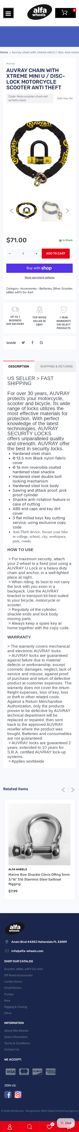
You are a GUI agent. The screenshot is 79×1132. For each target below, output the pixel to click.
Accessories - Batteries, (36, 288)
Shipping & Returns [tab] (56, 366)
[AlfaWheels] (39, 12)
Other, (57, 288)
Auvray (10, 63)
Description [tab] (18, 366)
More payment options (40, 277)
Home (4, 52)
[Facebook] (32, 342)
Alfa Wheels (17, 869)
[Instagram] (18, 1094)
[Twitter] (23, 342)
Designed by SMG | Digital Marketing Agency (52, 1110)
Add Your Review (67, 98)
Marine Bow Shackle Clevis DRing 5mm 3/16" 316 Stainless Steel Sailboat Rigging (39, 879)
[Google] (41, 342)
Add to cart (55, 253)
